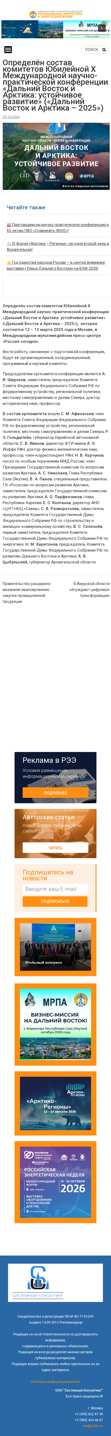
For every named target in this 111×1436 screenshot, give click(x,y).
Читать (55, 848)
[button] (55, 29)
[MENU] (8, 49)
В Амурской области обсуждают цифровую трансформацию (90, 590)
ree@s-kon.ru (93, 1426)
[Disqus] (56, 677)
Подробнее (55, 793)
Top (106, 1431)
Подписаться (55, 901)
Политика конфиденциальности (55, 1382)
